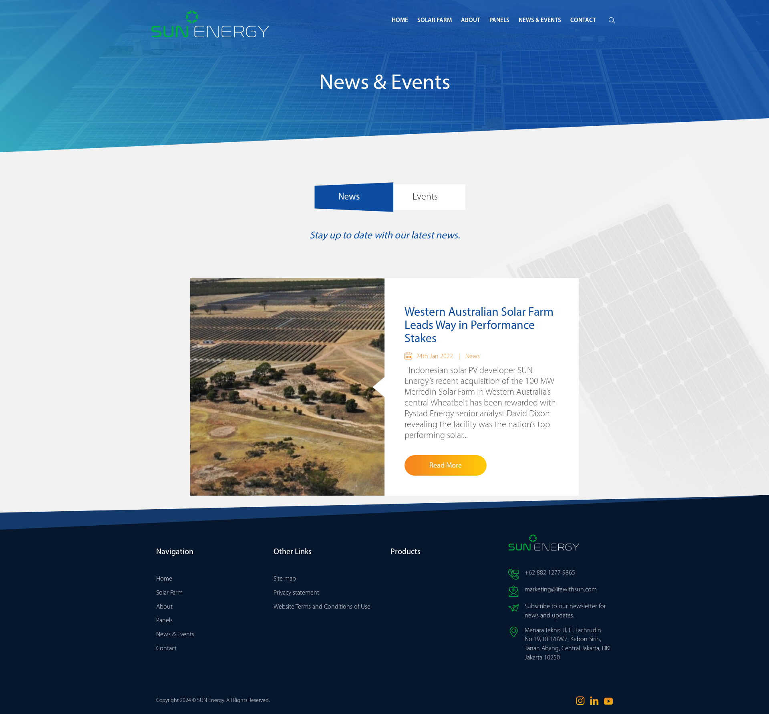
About (470, 21)
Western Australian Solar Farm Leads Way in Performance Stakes (479, 326)
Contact (583, 21)
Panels (499, 21)
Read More (445, 466)
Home (400, 21)
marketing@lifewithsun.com (561, 590)
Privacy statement (296, 593)
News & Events (540, 21)
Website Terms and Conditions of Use (322, 607)
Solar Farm (434, 21)
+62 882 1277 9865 (550, 573)
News (472, 356)
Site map (285, 579)
